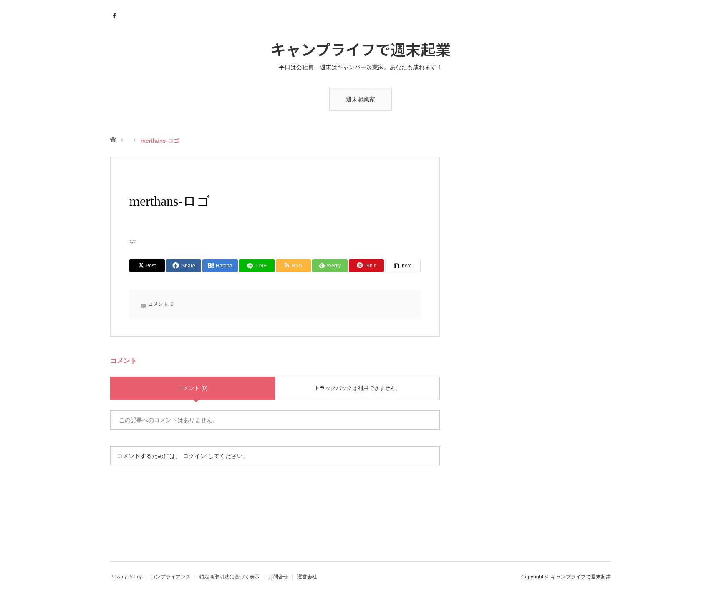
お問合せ (278, 576)
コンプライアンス (171, 576)
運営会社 (307, 576)
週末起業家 (360, 99)
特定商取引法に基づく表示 (229, 576)
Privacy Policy (126, 576)
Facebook (115, 14)
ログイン (194, 456)
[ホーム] (113, 139)
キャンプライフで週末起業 (361, 48)
